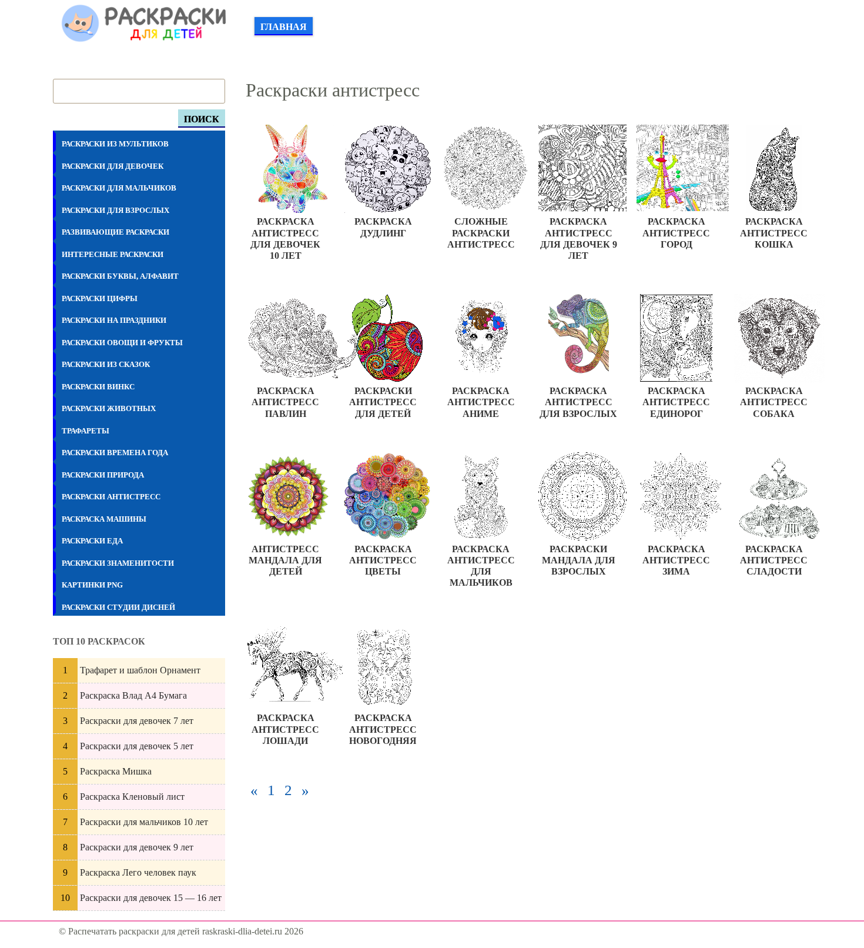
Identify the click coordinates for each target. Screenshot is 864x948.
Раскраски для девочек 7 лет (136, 721)
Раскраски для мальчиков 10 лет (144, 822)
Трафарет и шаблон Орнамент (140, 670)
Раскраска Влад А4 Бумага (133, 695)
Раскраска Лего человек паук (138, 872)
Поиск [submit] (201, 119)
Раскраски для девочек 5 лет (136, 746)
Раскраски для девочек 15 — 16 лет (151, 898)
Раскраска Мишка (116, 771)
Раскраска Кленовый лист (132, 797)
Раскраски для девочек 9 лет (136, 847)
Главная (283, 27)
